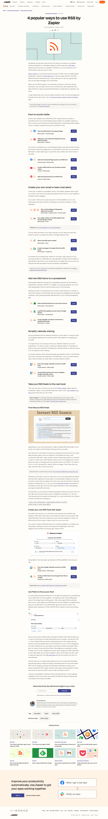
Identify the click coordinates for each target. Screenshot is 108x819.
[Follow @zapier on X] (21, 811)
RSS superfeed (50, 655)
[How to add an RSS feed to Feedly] (42, 753)
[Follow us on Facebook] (16, 811)
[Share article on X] (50, 30)
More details (31, 129)
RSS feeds (72, 65)
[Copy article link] (58, 30)
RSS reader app (49, 76)
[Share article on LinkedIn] (52, 30)
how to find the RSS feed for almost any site (65, 471)
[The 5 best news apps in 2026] (42, 735)
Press (61, 810)
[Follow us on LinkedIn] (19, 811)
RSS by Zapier (32, 74)
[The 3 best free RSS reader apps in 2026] (87, 735)
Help (48, 810)
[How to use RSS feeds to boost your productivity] (65, 735)
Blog (6, 6)
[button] (64, 690)
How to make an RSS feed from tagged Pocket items (52, 585)
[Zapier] (7, 2)
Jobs (65, 810)
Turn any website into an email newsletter (48, 227)
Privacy (96, 815)
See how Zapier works (33, 795)
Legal (92, 815)
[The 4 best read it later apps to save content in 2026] (20, 735)
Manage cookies (85, 815)
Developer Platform (54, 810)
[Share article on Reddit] (55, 30)
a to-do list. (62, 285)
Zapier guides (90, 6)
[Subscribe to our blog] (27, 811)
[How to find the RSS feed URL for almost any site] (20, 753)
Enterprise (70, 810)
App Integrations (84, 810)
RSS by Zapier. (62, 388)
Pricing (43, 810)
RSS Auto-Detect (63, 483)
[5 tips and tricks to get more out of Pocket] (87, 753)
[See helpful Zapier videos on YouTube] (24, 811)
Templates (76, 810)
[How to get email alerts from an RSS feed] (65, 753)
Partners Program (94, 810)
